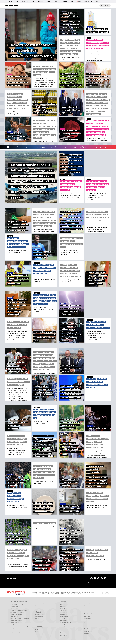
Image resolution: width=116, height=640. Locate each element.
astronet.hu (63, 604)
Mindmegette (25, 1)
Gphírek (65, 1)
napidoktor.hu (63, 614)
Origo (10, 1)
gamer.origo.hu (64, 610)
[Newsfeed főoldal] (11, 578)
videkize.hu (63, 624)
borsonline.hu (63, 635)
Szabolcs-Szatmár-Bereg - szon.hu (19, 632)
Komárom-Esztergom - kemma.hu (19, 626)
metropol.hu (87, 603)
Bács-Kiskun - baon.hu (16, 604)
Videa (33, 1)
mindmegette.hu (64, 616)
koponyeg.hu (87, 618)
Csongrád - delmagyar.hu (17, 612)
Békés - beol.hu (14, 608)
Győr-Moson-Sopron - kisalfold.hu (19, 618)
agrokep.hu (38, 631)
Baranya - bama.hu (15, 606)
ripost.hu (86, 601)
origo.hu (37, 620)
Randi (79, 1)
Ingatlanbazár (88, 1)
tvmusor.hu (63, 626)
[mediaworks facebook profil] (102, 592)
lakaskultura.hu (64, 608)
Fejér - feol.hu (14, 616)
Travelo (57, 1)
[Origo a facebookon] (91, 578)
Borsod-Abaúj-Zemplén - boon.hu (19, 610)
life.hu (86, 606)
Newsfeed (40, 1)
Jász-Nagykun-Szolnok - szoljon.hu (19, 624)
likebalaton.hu (63, 612)
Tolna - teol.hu (14, 634)
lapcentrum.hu (88, 622)
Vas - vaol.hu (38, 601)
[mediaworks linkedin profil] (107, 592)
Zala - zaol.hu (38, 606)
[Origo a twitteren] (95, 578)
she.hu (86, 608)
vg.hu (36, 629)
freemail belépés (105, 5)
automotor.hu (63, 606)
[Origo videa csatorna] (102, 578)
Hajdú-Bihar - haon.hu (16, 620)
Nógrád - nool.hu (15, 628)
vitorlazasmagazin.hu (65, 622)
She (72, 1)
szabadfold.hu (39, 616)
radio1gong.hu (88, 631)
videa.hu (86, 620)
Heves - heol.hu (14, 622)
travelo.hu (62, 618)
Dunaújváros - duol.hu (16, 614)
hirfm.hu (86, 633)
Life (17, 1)
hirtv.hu (37, 618)
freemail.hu (87, 616)
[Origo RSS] (105, 578)
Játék (97, 1)
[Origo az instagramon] (98, 578)
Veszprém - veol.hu (40, 603)
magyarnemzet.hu (40, 614)
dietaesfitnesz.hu (64, 620)
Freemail (49, 1)
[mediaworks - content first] (16, 593)
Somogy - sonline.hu (15, 630)
